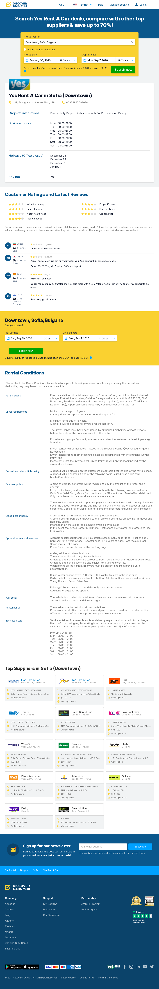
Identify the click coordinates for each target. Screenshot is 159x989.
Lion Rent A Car (30, 679)
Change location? (14, 325)
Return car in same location (41, 49)
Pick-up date (30, 54)
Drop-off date (89, 54)
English (84, 4)
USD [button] (61, 4)
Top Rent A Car (81, 679)
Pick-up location (32, 36)
